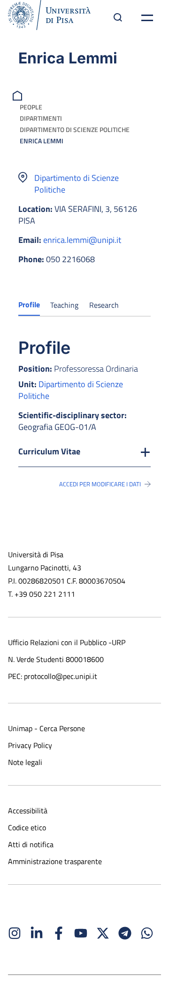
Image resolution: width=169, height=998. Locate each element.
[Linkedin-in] (36, 933)
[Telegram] (124, 933)
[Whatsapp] (147, 933)
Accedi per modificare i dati (100, 484)
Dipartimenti (41, 118)
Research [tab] (104, 305)
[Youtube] (80, 933)
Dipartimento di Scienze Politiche (75, 129)
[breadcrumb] (18, 95)
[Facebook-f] (58, 933)
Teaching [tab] (64, 305)
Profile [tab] (29, 304)
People (31, 107)
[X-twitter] (102, 933)
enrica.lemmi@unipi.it (82, 240)
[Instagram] (14, 933)
